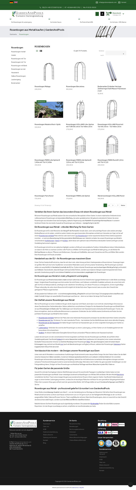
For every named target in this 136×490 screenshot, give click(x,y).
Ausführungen (49, 241)
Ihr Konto (73, 421)
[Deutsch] (11, 2)
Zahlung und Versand (50, 437)
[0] (108, 14)
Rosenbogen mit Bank (19, 66)
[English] (16, 2)
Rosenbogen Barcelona (75, 86)
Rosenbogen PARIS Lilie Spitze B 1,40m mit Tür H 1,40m (47, 161)
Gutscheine (73, 435)
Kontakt (45, 440)
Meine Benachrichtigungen (78, 437)
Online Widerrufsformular (77, 440)
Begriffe (82, 487)
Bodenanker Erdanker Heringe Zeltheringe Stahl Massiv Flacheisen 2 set (112, 88)
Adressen (72, 432)
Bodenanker (15, 83)
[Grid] (37, 50)
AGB (44, 429)
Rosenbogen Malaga (42, 86)
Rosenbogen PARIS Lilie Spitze (78, 196)
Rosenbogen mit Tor (18, 59)
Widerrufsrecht (48, 435)
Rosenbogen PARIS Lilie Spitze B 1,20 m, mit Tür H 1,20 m (78, 161)
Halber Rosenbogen (18, 76)
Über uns (46, 426)
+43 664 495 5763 (73, 7)
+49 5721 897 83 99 (54, 7)
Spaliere (41, 333)
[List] (40, 50)
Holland (59, 339)
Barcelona (120, 375)
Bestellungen (73, 426)
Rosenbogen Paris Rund (44, 196)
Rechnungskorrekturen (76, 429)
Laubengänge (43, 328)
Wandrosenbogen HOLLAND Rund (111, 196)
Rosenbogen (17, 47)
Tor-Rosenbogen (81, 236)
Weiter (123, 205)
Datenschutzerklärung (50, 432)
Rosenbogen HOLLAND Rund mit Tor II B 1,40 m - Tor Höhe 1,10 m (110, 125)
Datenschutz (75, 487)
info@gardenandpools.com (22, 442)
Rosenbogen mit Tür (18, 62)
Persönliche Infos (74, 424)
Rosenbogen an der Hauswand (18, 71)
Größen (65, 241)
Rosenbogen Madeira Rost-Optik (48, 124)
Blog (44, 443)
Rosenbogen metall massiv (18, 53)
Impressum (46, 424)
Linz (61, 344)
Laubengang (16, 79)
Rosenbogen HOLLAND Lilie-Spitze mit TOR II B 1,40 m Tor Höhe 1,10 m (80, 125)
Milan (88, 342)
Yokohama (117, 344)
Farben (57, 241)
